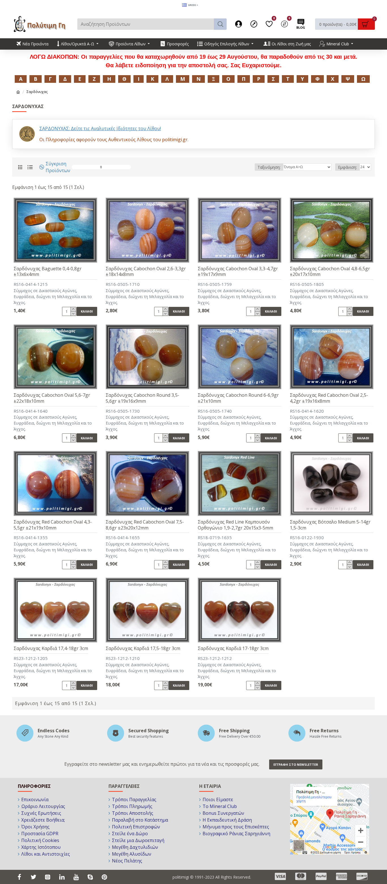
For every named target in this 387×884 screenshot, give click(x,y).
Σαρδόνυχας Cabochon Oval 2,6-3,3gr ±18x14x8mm (146, 272)
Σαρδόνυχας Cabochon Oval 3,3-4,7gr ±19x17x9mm (238, 272)
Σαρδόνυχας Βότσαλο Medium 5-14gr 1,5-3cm (330, 525)
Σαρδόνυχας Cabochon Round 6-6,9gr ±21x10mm (238, 398)
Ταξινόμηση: (269, 167)
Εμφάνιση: (347, 167)
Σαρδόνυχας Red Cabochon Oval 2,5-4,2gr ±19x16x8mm (329, 398)
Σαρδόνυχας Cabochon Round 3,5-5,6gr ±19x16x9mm (142, 398)
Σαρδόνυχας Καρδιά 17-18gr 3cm (233, 648)
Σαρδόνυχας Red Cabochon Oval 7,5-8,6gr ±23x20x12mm (145, 525)
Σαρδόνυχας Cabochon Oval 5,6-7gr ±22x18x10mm (52, 398)
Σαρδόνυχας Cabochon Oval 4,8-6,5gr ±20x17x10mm (330, 272)
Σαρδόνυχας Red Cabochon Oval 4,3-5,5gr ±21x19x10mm (53, 525)
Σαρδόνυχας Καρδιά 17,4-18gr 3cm (51, 648)
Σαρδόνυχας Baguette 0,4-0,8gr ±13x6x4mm (48, 272)
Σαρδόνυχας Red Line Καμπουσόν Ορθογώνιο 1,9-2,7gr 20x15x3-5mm (235, 525)
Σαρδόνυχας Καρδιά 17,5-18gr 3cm (143, 648)
